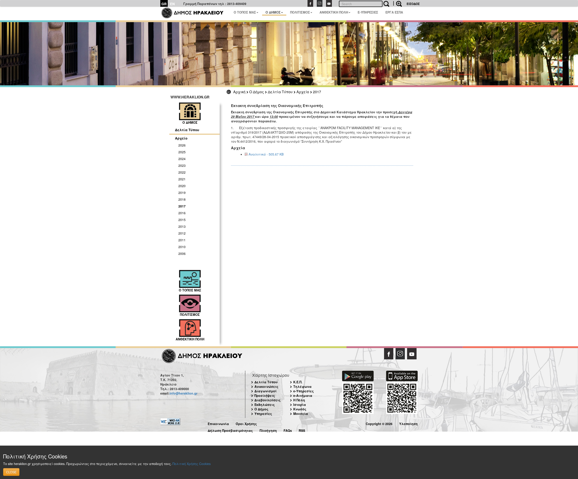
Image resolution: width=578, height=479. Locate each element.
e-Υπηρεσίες (303, 391)
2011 (182, 240)
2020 (182, 186)
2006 (182, 253)
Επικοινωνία (218, 423)
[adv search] (397, 3)
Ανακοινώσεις (266, 386)
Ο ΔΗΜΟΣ (273, 12)
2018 (182, 199)
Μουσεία (300, 413)
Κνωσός (299, 409)
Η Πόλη (299, 400)
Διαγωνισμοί (265, 391)
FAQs (288, 430)
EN (172, 3)
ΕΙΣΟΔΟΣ (413, 4)
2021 (182, 179)
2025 (182, 152)
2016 (182, 213)
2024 (182, 158)
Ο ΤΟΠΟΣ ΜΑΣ (245, 12)
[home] (195, 13)
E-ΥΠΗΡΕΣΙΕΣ (368, 12)
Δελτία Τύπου (280, 91)
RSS (302, 430)
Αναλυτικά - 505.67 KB (266, 154)
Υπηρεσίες (263, 413)
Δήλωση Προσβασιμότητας (230, 430)
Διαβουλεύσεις (267, 400)
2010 (182, 246)
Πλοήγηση (268, 430)
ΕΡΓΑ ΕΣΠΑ (394, 12)
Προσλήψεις (264, 395)
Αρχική (239, 91)
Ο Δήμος (256, 91)
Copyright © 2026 (379, 423)
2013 (182, 226)
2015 (182, 219)
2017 (317, 91)
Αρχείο (302, 91)
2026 (182, 145)
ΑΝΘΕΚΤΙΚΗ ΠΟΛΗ (333, 12)
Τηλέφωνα (302, 386)
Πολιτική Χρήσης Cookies (191, 463)
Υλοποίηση (408, 423)
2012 (182, 233)
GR (164, 3)
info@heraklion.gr (183, 393)
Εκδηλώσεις (264, 404)
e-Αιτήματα (302, 395)
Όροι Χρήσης (246, 423)
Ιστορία (299, 404)
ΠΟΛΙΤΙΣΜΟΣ (300, 12)
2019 (182, 192)
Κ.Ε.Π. (297, 382)
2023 (182, 165)
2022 (182, 172)
